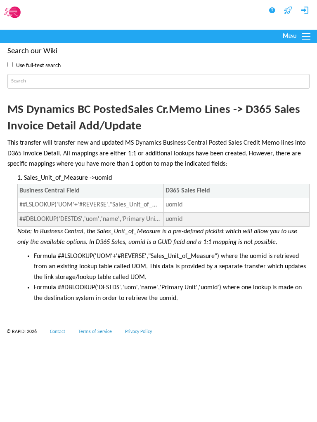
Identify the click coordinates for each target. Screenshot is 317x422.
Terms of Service (95, 331)
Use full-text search (38, 66)
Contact (57, 331)
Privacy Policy (138, 331)
